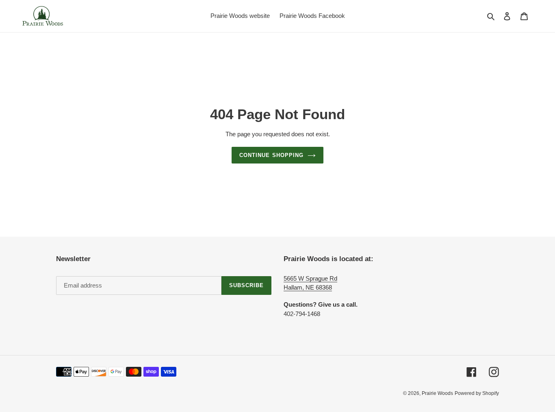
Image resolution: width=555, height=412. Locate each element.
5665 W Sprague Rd (310, 278)
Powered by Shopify (477, 393)
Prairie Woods (437, 393)
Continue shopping (271, 155)
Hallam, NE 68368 (308, 287)
